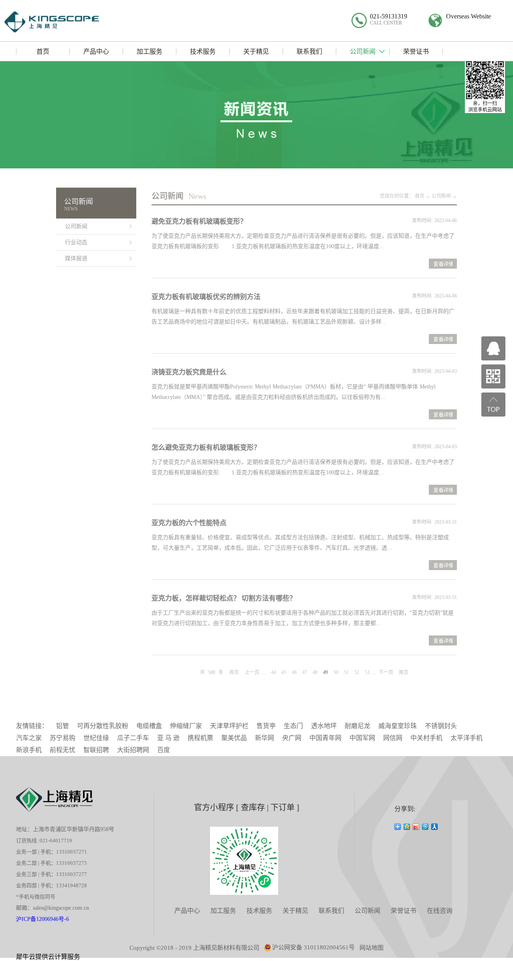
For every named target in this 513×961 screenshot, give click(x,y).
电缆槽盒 (149, 725)
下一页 (386, 672)
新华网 (264, 737)
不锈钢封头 (441, 725)
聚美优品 (234, 737)
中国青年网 (325, 737)
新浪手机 (29, 750)
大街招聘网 (133, 750)
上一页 (252, 672)
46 (294, 672)
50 (335, 672)
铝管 (62, 725)
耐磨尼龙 (357, 725)
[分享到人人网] (434, 826)
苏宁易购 (62, 737)
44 (273, 672)
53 (367, 672)
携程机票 (200, 737)
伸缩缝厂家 (186, 725)
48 (315, 672)
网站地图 (372, 948)
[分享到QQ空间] (407, 826)
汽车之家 (29, 737)
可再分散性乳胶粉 (102, 725)
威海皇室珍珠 (397, 725)
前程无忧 (62, 750)
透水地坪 (324, 725)
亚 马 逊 (168, 737)
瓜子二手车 (133, 737)
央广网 (291, 737)
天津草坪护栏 (229, 725)
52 (356, 672)
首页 (234, 672)
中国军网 (362, 737)
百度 (163, 750)
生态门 (293, 725)
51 (346, 672)
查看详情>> (443, 265)
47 (304, 672)
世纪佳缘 (96, 737)
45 (283, 672)
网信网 (392, 737)
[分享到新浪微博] (416, 826)
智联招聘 (96, 750)
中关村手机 (426, 737)
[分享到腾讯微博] (425, 826)
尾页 (403, 672)
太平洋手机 (466, 737)
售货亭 (266, 725)
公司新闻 (441, 196)
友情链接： (32, 725)
